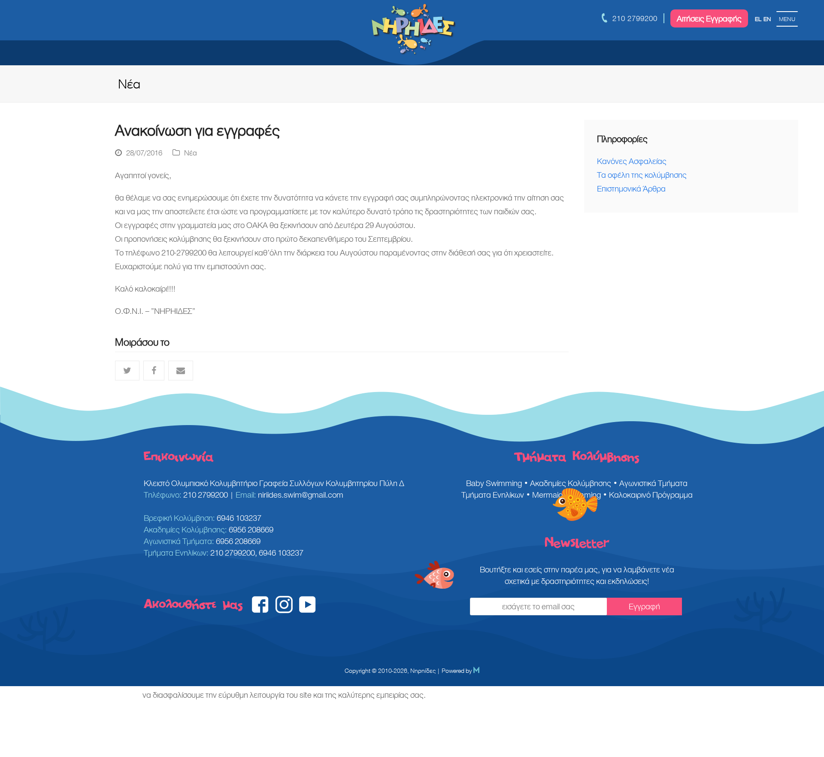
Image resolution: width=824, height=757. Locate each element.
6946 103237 (239, 518)
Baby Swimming (494, 483)
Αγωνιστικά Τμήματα (653, 483)
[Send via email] (180, 370)
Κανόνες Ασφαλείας (631, 161)
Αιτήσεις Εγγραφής (709, 18)
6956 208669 (251, 529)
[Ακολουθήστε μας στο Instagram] (284, 610)
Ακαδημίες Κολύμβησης (570, 483)
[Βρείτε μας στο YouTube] (307, 610)
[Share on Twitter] (127, 370)
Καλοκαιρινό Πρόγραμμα (651, 494)
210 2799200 (634, 18)
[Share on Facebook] (153, 370)
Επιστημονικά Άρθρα (631, 188)
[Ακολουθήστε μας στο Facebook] (260, 610)
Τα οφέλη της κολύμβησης (642, 174)
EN (767, 18)
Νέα (190, 153)
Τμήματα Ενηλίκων (492, 494)
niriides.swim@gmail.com (300, 494)
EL (758, 18)
